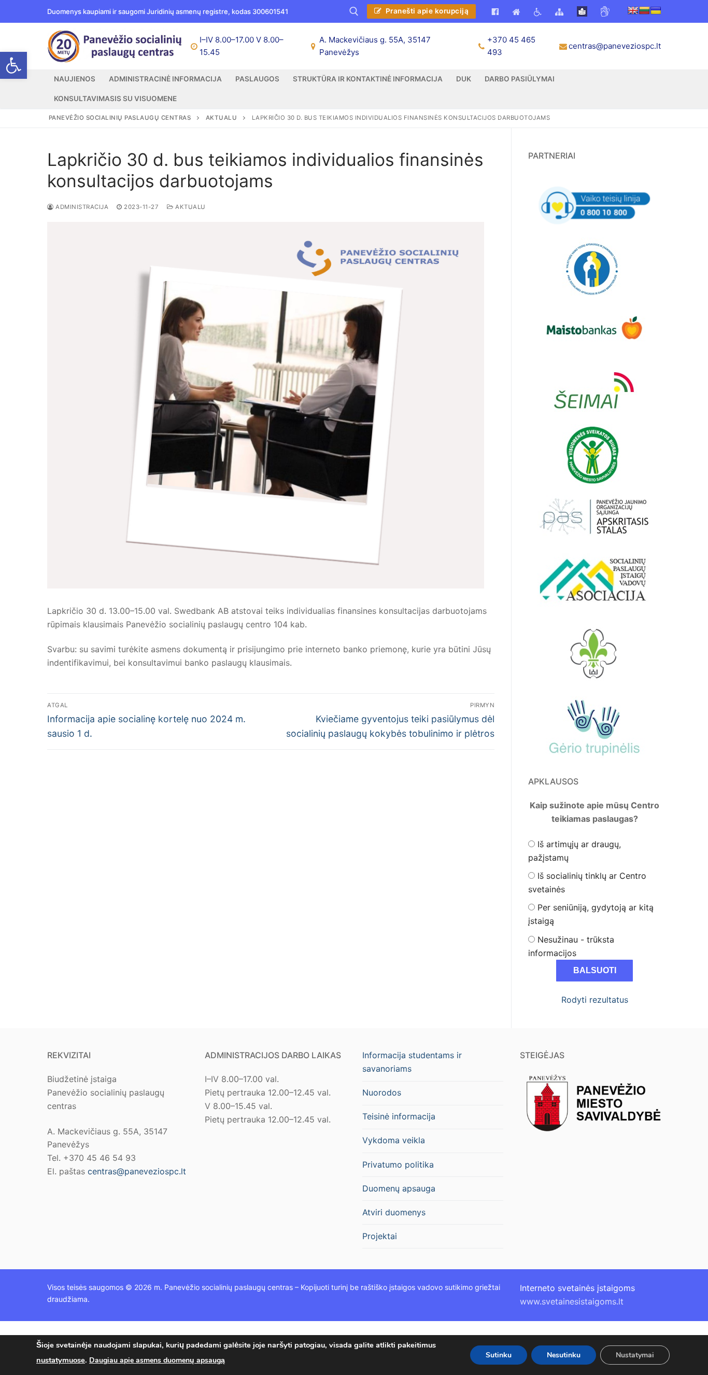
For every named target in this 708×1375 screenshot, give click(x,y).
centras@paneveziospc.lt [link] (615, 46)
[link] (13, 65)
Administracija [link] (81, 207)
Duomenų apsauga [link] (398, 1188)
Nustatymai (635, 1354)
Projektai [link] (379, 1236)
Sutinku (499, 1354)
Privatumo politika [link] (398, 1164)
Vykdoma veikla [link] (393, 1140)
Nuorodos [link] (381, 1092)
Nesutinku (563, 1354)
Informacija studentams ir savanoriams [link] (412, 1062)
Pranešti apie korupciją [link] (426, 11)
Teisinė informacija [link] (398, 1116)
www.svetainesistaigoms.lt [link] (572, 1301)
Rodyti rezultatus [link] (594, 999)
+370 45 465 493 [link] (511, 46)
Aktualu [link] (190, 207)
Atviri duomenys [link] (394, 1212)
